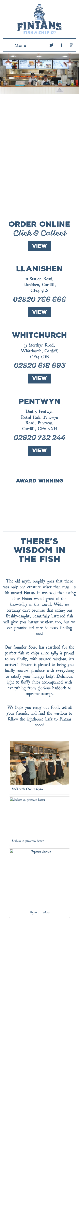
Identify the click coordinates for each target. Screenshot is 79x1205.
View (39, 246)
